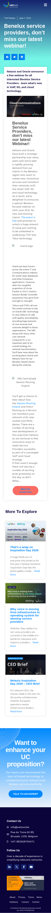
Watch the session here (25, 490)
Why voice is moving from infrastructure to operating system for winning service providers (25, 615)
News (39, 897)
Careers (25, 902)
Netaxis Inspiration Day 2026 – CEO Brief (25, 682)
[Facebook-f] (23, 867)
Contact (35, 902)
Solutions (14, 902)
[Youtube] (31, 867)
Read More (16, 711)
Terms (31, 897)
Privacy (21, 897)
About (12, 897)
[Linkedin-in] (9, 867)
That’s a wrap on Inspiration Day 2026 (24, 548)
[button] (7, 57)
